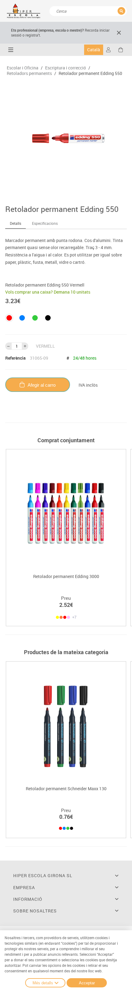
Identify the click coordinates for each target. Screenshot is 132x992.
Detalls (15, 223)
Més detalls (43, 983)
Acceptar (87, 983)
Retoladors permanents (29, 73)
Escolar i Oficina (22, 68)
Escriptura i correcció (65, 68)
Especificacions (45, 223)
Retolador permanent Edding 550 (90, 73)
